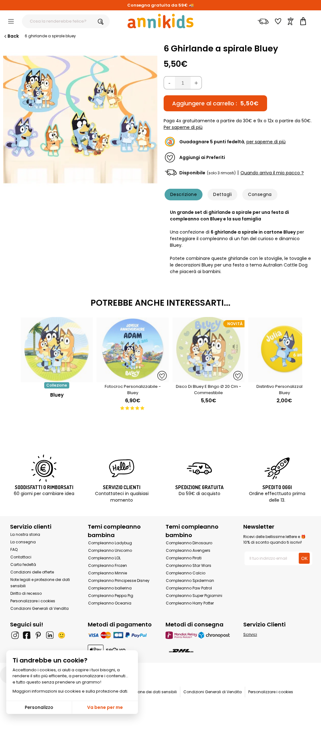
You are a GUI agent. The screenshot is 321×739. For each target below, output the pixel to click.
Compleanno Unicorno (110, 550)
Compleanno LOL (104, 558)
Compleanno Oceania (109, 603)
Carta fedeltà (23, 564)
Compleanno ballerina (110, 588)
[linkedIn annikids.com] (50, 635)
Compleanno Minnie (107, 573)
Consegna (260, 194)
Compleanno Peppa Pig (110, 595)
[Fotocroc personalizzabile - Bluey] (132, 379)
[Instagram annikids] (15, 635)
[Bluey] (56, 379)
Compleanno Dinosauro (189, 543)
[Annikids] (160, 21)
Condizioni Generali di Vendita (39, 608)
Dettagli (222, 194)
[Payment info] (121, 635)
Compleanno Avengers (188, 550)
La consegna (23, 542)
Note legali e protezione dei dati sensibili (139, 691)
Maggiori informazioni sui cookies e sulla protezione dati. (70, 691)
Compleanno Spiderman (190, 580)
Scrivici (250, 634)
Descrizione (183, 194)
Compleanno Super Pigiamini (194, 595)
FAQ (14, 549)
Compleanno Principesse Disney (119, 580)
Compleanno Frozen (107, 565)
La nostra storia (25, 534)
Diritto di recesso (26, 593)
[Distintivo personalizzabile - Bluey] (284, 379)
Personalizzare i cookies (32, 601)
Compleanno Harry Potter (190, 603)
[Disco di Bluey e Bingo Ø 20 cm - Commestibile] (208, 379)
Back (13, 36)
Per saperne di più (183, 127)
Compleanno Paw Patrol (189, 588)
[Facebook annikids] (27, 635)
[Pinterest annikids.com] (38, 635)
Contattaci (20, 557)
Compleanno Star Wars (188, 565)
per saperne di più (266, 142)
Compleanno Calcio (185, 573)
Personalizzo (39, 707)
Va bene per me (105, 707)
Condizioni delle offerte (32, 572)
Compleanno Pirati (184, 558)
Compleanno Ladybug (110, 543)
